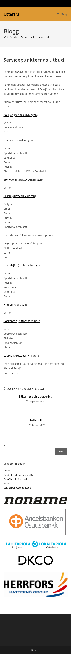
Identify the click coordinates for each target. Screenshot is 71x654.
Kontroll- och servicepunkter (19, 475)
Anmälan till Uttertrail (15, 479)
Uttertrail (13, 14)
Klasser (7, 483)
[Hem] (5, 37)
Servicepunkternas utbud (35, 37)
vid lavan (20, 304)
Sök (6, 445)
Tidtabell (36, 420)
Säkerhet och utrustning (35, 396)
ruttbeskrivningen (26, 115)
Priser (7, 470)
